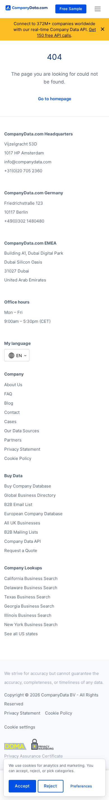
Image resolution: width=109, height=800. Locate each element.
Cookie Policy (17, 458)
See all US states (21, 633)
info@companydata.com (27, 161)
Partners (13, 440)
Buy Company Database (27, 486)
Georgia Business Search (29, 606)
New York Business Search (31, 624)
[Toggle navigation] (97, 9)
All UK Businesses (22, 523)
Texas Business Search (27, 597)
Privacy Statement (22, 449)
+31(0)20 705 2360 (23, 170)
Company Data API (22, 541)
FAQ (8, 394)
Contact (12, 412)
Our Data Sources (21, 430)
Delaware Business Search (30, 587)
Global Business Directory (30, 495)
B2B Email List (18, 504)
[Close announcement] (102, 29)
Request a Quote (20, 550)
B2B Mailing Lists (21, 532)
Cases (10, 421)
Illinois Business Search (27, 615)
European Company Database (33, 513)
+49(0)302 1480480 (24, 221)
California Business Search (31, 578)
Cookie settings (19, 727)
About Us (13, 384)
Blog (8, 403)
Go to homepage (54, 98)
